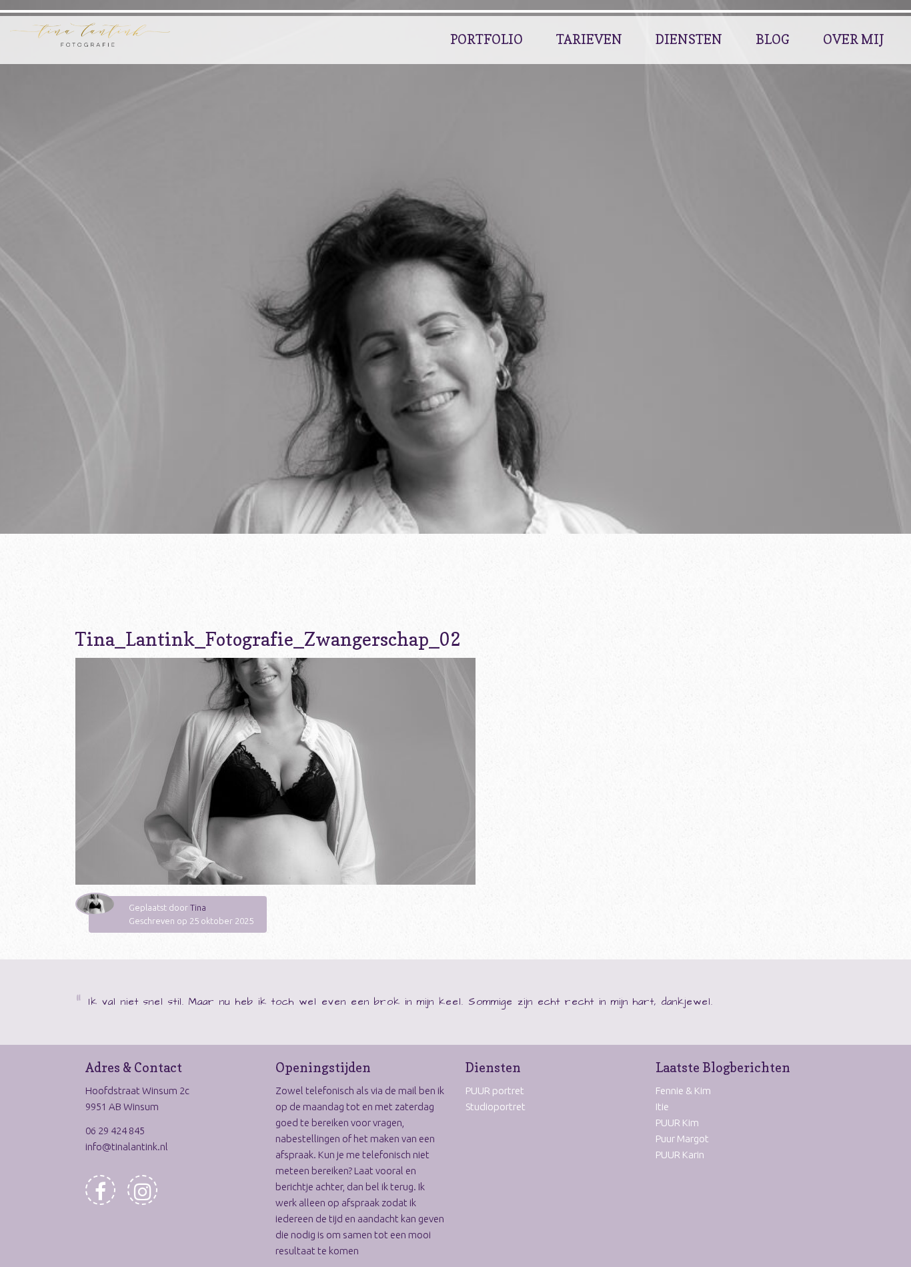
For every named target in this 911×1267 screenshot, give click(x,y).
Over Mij (853, 39)
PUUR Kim (677, 1122)
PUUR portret (495, 1090)
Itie (662, 1106)
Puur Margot (682, 1138)
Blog (773, 39)
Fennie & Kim (683, 1090)
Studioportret (496, 1106)
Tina (198, 907)
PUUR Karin (680, 1154)
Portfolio (486, 39)
